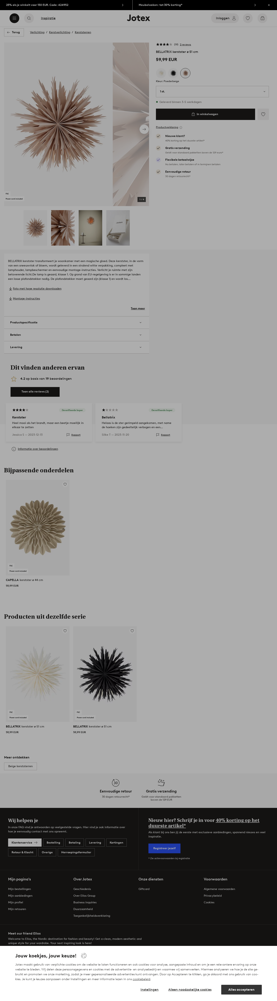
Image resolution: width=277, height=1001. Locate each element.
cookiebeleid (141, 979)
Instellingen (150, 989)
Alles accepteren (241, 989)
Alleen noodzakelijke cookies (190, 989)
